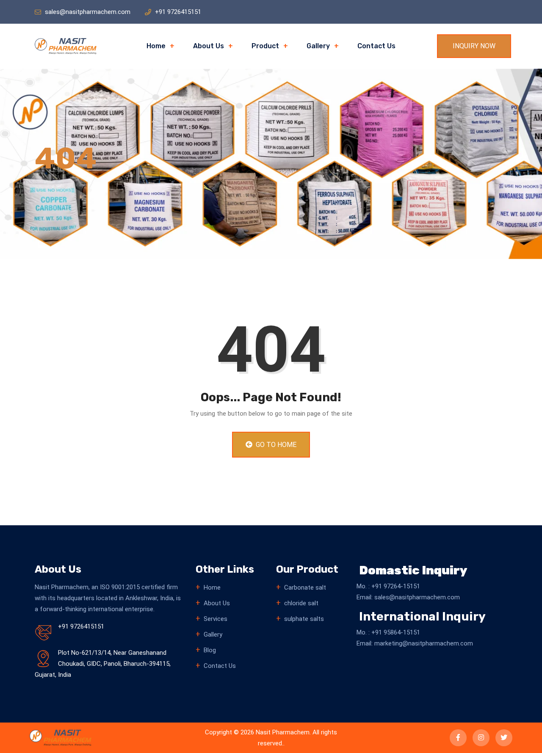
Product (265, 46)
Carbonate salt (305, 587)
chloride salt (301, 603)
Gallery (318, 46)
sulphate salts (304, 619)
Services (215, 619)
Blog (210, 650)
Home (156, 46)
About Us (208, 46)
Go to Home (275, 445)
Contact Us (376, 46)
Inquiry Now (474, 46)
